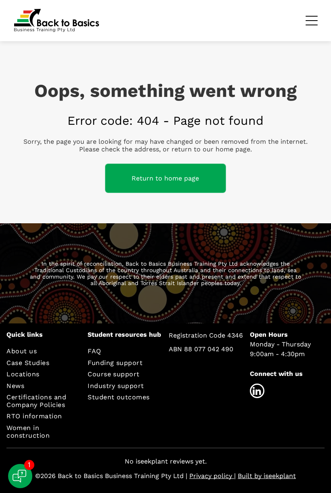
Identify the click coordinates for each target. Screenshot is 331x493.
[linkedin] (257, 392)
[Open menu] (312, 21)
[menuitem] (41, 351)
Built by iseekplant (267, 476)
